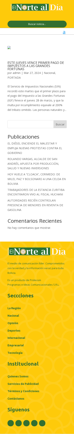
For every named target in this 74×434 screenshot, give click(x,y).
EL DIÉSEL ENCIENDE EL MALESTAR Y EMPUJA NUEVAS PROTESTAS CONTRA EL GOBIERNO (34, 148)
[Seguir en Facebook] (10, 423)
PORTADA (14, 77)
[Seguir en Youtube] (42, 423)
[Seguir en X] (18, 423)
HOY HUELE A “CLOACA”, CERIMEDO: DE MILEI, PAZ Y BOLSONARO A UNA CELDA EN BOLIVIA (36, 179)
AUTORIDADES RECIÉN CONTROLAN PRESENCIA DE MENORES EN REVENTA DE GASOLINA (35, 205)
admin (17, 73)
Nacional (49, 73)
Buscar (60, 124)
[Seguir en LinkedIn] (34, 423)
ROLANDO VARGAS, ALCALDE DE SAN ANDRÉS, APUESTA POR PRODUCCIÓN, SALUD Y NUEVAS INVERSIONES (33, 163)
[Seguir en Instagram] (26, 423)
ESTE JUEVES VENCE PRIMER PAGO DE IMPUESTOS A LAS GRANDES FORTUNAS (35, 66)
